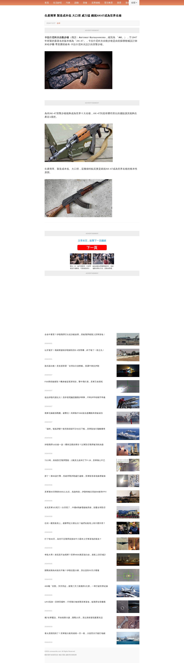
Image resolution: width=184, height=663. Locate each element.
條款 (60, 655)
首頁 (47, 2)
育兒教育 (108, 2)
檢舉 (58, 23)
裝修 (128, 2)
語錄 (76, 2)
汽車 (68, 2)
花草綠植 (95, 2)
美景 (119, 2)
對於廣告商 (73, 655)
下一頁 (92, 248)
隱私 (63, 655)
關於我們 (48, 655)
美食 (85, 2)
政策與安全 (54, 655)
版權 (67, 655)
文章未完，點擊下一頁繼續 (92, 240)
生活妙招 (57, 2)
